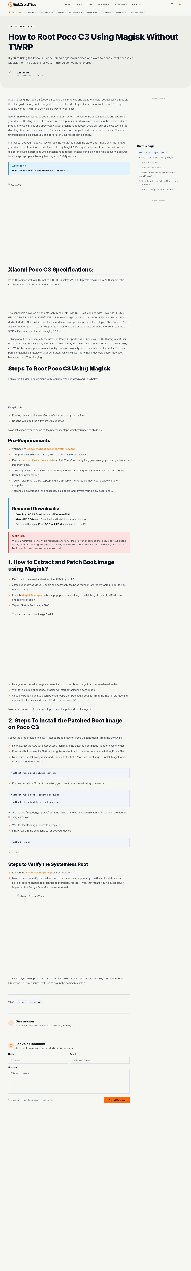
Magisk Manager (31, 595)
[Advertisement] (69, 299)
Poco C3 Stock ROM (50, 524)
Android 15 (32, 12)
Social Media (121, 4)
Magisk (61, 12)
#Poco (22, 1002)
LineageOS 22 (47, 12)
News (67, 4)
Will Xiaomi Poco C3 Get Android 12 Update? (38, 170)
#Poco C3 (35, 1002)
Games (90, 4)
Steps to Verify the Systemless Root (158, 189)
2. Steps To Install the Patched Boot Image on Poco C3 (158, 183)
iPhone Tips (121, 12)
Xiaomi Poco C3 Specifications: (153, 152)
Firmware (107, 12)
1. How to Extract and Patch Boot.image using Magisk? (157, 174)
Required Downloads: (151, 167)
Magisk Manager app (39, 872)
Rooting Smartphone (21, 26)
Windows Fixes (136, 12)
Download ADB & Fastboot (31, 514)
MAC (68, 514)
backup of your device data (38, 460)
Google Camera (75, 12)
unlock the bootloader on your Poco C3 (51, 448)
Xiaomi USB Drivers (27, 519)
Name (11, 1054)
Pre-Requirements (150, 162)
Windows (136, 4)
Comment (13, 1067)
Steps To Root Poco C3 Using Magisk (156, 157)
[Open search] (172, 4)
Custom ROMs (92, 12)
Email (73, 1054)
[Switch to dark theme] (180, 4)
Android (78, 4)
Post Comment (118, 1100)
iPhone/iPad (104, 4)
